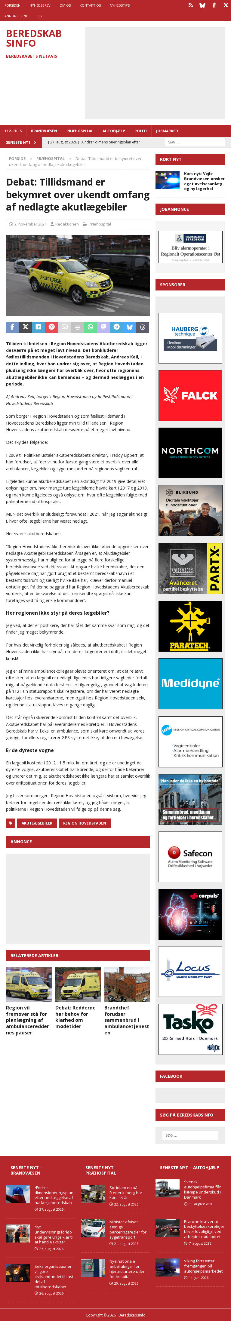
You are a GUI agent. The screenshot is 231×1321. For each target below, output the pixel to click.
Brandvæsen (44, 131)
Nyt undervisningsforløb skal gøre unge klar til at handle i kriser (54, 1234)
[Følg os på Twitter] (225, 5)
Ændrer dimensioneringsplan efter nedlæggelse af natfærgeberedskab (54, 1195)
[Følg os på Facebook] (214, 5)
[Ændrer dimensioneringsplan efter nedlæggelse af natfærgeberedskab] (18, 1194)
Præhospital (79, 131)
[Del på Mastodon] (103, 327)
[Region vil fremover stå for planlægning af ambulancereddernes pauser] (29, 984)
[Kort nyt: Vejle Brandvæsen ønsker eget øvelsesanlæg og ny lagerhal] (168, 180)
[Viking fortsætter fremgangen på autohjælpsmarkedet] (168, 1267)
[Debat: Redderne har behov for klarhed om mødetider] (78, 984)
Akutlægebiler (37, 823)
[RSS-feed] (190, 5)
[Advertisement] (159, 72)
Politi (140, 131)
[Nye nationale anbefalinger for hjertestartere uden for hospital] (93, 1268)
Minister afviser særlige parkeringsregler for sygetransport (127, 1229)
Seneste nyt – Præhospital (101, 1170)
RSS (40, 16)
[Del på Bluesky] (129, 327)
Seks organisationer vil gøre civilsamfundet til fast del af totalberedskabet (54, 1276)
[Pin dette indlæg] (51, 327)
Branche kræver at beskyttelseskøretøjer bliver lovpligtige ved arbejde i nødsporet (204, 1229)
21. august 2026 (126, 1243)
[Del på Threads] (142, 327)
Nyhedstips (120, 5)
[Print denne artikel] (77, 327)
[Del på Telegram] (116, 327)
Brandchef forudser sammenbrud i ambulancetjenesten (126, 1020)
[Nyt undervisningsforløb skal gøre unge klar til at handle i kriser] (18, 1233)
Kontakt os (90, 5)
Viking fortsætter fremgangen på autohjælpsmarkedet (203, 1266)
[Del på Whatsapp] (90, 327)
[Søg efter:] (195, 142)
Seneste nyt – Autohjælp (189, 1167)
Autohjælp (114, 131)
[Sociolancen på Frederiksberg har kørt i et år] (93, 1194)
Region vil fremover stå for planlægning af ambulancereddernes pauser (27, 1020)
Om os (65, 5)
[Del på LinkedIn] (38, 327)
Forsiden (12, 5)
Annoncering (17, 16)
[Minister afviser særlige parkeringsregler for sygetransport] (93, 1228)
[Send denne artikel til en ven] (64, 327)
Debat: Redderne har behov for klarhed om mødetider (75, 1017)
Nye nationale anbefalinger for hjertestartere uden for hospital (127, 1268)
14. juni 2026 (198, 1277)
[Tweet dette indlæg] (25, 327)
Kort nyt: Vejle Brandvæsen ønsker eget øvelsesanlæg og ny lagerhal (204, 181)
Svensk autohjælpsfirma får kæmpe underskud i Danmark (202, 1189)
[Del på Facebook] (12, 327)
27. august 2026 (51, 1209)
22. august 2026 (126, 1204)
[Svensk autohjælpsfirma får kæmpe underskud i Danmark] (168, 1188)
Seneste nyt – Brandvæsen (26, 1170)
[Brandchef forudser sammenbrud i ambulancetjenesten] (127, 984)
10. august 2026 (201, 1204)
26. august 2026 (51, 1293)
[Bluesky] (202, 5)
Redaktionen (67, 224)
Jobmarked (167, 131)
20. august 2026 (126, 1283)
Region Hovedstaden (84, 823)
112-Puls (13, 131)
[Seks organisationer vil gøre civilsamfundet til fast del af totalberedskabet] (18, 1273)
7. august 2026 (200, 1243)
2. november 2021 (30, 224)
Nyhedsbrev (40, 5)
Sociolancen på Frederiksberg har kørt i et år (125, 1192)
